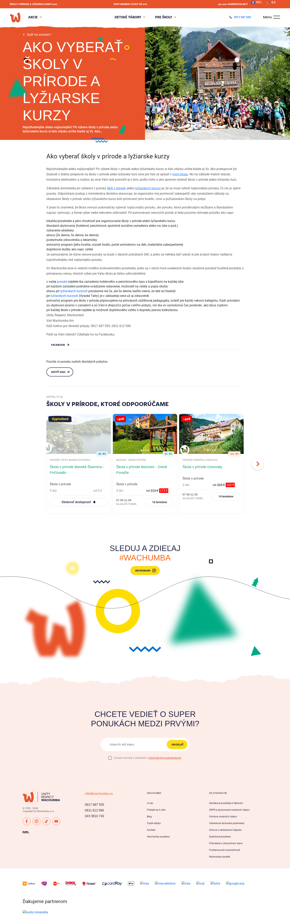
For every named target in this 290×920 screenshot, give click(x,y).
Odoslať (177, 744)
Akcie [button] (33, 17)
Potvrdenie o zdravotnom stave (225, 843)
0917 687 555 (94, 804)
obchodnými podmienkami (165, 757)
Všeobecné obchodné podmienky (226, 823)
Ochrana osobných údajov (223, 816)
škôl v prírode (116, 188)
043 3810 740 (94, 816)
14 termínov (225, 496)
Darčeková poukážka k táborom (226, 803)
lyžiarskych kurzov (148, 188)
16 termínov (159, 502)
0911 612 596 (94, 810)
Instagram (142, 570)
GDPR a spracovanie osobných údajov (229, 809)
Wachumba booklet (219, 856)
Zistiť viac (58, 372)
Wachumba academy (158, 836)
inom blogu (180, 174)
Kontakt (151, 830)
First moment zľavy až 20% (130, 4)
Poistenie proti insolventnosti (224, 850)
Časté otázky (154, 823)
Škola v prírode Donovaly (202, 467)
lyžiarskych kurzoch (74, 291)
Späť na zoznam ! (39, 34)
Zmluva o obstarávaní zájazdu (225, 830)
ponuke (62, 281)
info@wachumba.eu (99, 793)
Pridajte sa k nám (156, 809)
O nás (150, 803)
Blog (149, 816)
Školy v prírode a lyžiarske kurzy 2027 (33, 4)
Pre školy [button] (163, 17)
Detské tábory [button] (128, 17)
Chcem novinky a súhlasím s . (148, 757)
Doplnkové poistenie (220, 836)
